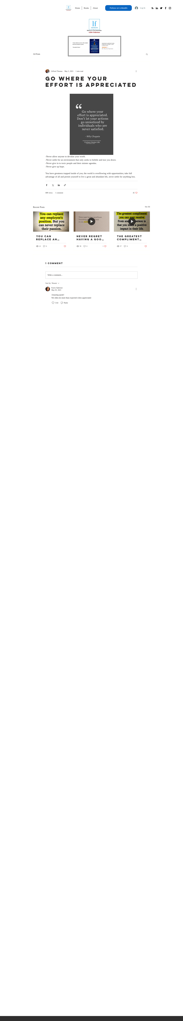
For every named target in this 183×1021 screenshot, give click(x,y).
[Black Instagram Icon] (169, 8)
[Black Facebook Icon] (165, 8)
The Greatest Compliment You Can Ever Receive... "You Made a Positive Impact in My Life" (132, 238)
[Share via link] (65, 185)
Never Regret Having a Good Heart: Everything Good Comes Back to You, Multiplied (90, 238)
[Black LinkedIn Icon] (156, 8)
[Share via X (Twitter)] (53, 185)
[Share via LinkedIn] (59, 185)
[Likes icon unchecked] (53, 302)
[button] (147, 54)
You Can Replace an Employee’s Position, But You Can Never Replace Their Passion (50, 238)
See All (147, 207)
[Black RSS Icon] (152, 8)
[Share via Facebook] (46, 185)
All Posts (36, 54)
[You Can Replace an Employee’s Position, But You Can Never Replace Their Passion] (51, 221)
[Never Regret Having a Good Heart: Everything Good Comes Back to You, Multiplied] (92, 221)
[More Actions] (136, 289)
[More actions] (136, 71)
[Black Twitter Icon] (161, 8)
